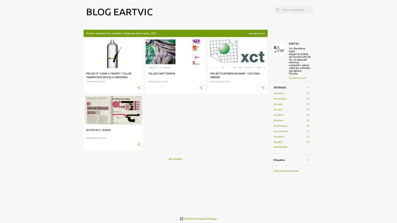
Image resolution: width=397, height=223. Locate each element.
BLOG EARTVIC (119, 11)
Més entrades (176, 159)
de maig (278, 104)
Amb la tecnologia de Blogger (200, 218)
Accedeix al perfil (297, 78)
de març (278, 109)
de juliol (278, 142)
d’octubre (279, 93)
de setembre (280, 98)
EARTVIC (294, 43)
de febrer (279, 115)
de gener (278, 120)
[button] (139, 88)
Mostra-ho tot (257, 34)
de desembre (281, 126)
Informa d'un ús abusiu (286, 171)
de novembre (281, 131)
